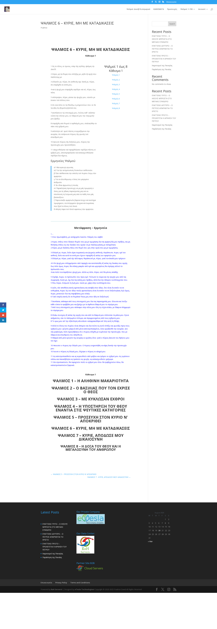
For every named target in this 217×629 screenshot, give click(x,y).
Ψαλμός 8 (116, 108)
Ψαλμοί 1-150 (186, 9)
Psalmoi (44, 28)
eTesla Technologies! (84, 589)
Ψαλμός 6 (116, 98)
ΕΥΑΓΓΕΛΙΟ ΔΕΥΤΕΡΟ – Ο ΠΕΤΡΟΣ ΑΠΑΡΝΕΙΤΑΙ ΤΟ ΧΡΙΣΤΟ (162, 49)
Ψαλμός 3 (116, 84)
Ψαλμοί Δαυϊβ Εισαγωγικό (138, 9)
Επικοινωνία (171, 2)
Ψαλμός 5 (116, 94)
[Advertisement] (75, 610)
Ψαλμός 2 (116, 79)
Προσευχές (172, 9)
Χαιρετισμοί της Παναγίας (162, 65)
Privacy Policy (61, 582)
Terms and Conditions (80, 582)
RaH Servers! (56, 589)
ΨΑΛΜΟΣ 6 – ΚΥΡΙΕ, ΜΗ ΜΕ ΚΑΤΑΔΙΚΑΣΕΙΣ (90, 428)
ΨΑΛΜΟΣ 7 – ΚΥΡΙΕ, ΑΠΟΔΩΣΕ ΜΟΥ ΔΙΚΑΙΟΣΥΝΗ (91, 437)
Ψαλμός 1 (116, 75)
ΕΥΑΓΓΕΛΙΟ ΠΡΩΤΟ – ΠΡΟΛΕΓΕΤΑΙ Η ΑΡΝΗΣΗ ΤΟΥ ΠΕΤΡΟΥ (164, 59)
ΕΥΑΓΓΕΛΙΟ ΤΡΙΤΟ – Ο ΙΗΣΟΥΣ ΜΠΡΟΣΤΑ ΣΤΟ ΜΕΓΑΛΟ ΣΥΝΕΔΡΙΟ (162, 39)
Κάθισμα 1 (116, 71)
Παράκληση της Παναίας (161, 69)
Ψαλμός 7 (116, 103)
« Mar (150, 541)
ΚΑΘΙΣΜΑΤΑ (158, 9)
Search (172, 24)
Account (201, 9)
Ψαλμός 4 (116, 89)
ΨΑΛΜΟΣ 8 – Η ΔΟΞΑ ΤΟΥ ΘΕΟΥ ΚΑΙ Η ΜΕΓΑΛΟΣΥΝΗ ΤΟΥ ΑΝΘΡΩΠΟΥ (91, 448)
